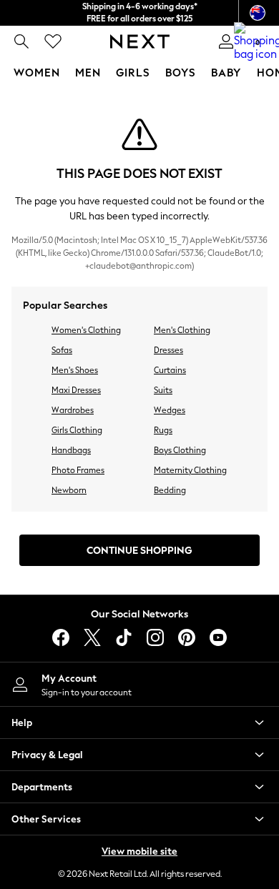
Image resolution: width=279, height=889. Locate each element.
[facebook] (61, 637)
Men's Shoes (75, 370)
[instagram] (155, 637)
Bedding (170, 490)
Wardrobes (73, 410)
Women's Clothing (86, 330)
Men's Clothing (182, 330)
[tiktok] (124, 637)
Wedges (169, 410)
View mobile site (139, 851)
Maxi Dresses (76, 390)
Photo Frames (78, 470)
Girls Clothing (77, 430)
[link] (21, 41)
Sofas (62, 350)
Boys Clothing (180, 450)
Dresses (168, 350)
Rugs (163, 430)
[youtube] (218, 637)
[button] (139, 722)
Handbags (71, 450)
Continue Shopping (139, 551)
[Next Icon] (140, 41)
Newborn (69, 490)
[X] (92, 637)
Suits (163, 390)
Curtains (170, 370)
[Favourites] (53, 41)
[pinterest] (186, 637)
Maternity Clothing (190, 470)
